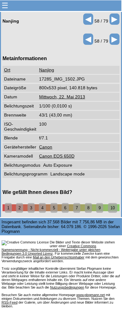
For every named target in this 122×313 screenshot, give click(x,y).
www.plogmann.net (90, 295)
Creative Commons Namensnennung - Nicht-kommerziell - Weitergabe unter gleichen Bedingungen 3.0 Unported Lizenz (51, 249)
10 (112, 208)
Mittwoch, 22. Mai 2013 (62, 96)
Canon (45, 146)
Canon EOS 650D (56, 156)
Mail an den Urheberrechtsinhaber (58, 257)
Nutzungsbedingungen (67, 287)
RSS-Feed (10, 302)
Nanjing (46, 69)
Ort (7, 69)
